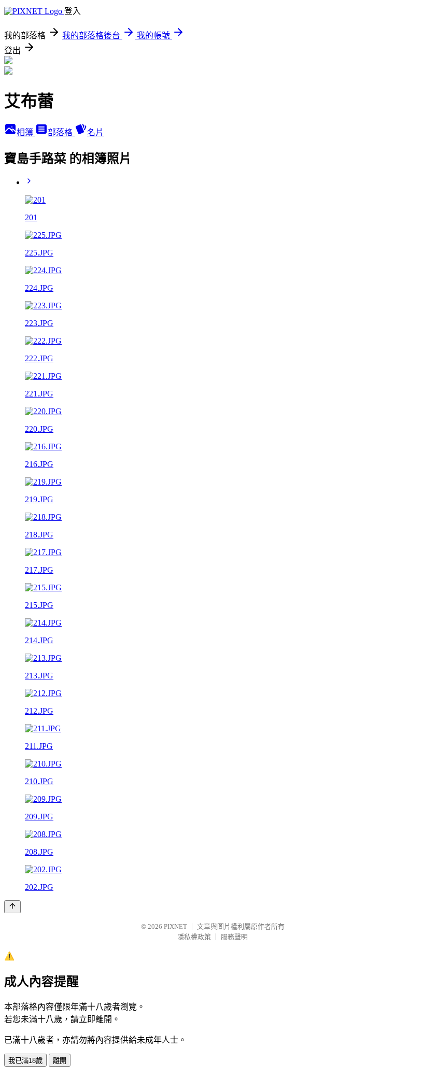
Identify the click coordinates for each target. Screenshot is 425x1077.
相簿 (26, 132)
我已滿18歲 (25, 1061)
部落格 (61, 132)
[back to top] (12, 906)
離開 (59, 1061)
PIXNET (175, 926)
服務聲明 (234, 937)
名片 (95, 132)
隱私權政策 (194, 937)
